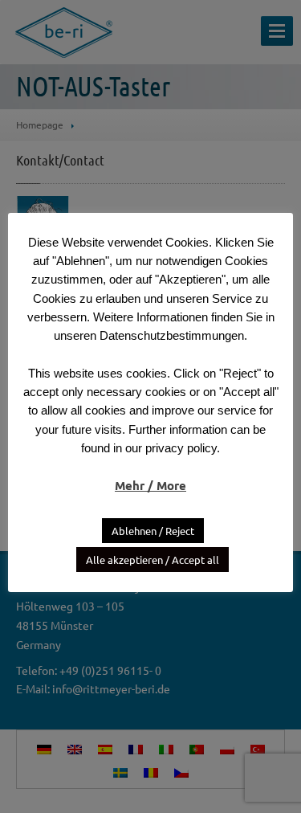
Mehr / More (150, 485)
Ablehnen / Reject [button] (153, 530)
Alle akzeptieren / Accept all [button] (152, 559)
